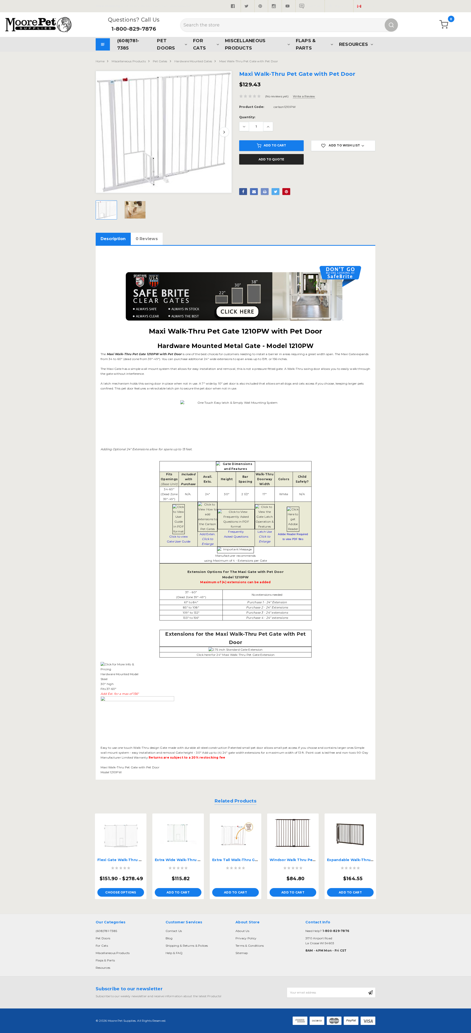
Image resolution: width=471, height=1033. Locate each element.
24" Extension (276, 602)
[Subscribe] (370, 992)
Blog (169, 938)
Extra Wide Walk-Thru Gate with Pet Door (195, 860)
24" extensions (277, 612)
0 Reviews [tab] (147, 238)
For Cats (199, 44)
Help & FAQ (174, 953)
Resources (353, 44)
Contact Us (174, 931)
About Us (242, 931)
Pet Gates (160, 61)
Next (224, 132)
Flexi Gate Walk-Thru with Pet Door (131, 860)
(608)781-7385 (128, 44)
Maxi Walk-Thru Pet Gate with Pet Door (248, 61)
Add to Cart (275, 145)
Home (100, 61)
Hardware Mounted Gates (193, 61)
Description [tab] (113, 238)
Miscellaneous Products (245, 44)
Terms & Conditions (250, 945)
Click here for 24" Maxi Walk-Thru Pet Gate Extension (235, 655)
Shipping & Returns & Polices (187, 945)
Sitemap (242, 953)
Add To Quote (271, 159)
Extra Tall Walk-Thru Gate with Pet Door (250, 860)
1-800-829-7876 (133, 29)
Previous (103, 132)
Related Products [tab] (235, 801)
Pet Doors (166, 44)
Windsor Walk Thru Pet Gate (297, 860)
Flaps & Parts (306, 44)
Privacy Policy (246, 938)
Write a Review (304, 96)
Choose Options (120, 892)
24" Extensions (277, 607)
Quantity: (247, 117)
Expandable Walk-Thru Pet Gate (358, 860)
